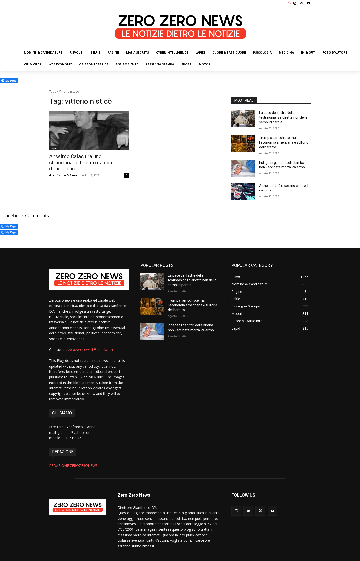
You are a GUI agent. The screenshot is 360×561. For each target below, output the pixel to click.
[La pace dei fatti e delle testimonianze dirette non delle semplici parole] (243, 118)
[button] (290, 2)
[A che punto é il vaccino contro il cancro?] (243, 191)
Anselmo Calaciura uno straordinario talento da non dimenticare (80, 162)
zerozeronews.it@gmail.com (90, 349)
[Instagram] (294, 3)
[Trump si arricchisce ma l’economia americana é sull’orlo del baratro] (243, 143)
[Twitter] (260, 511)
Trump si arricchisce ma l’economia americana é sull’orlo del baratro (283, 142)
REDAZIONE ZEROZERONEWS (73, 465)
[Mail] (302, 3)
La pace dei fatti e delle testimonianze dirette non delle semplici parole (283, 117)
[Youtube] (308, 3)
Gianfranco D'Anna (63, 175)
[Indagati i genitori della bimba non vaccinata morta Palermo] (243, 168)
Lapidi (54, 148)
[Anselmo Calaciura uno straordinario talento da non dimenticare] (89, 130)
